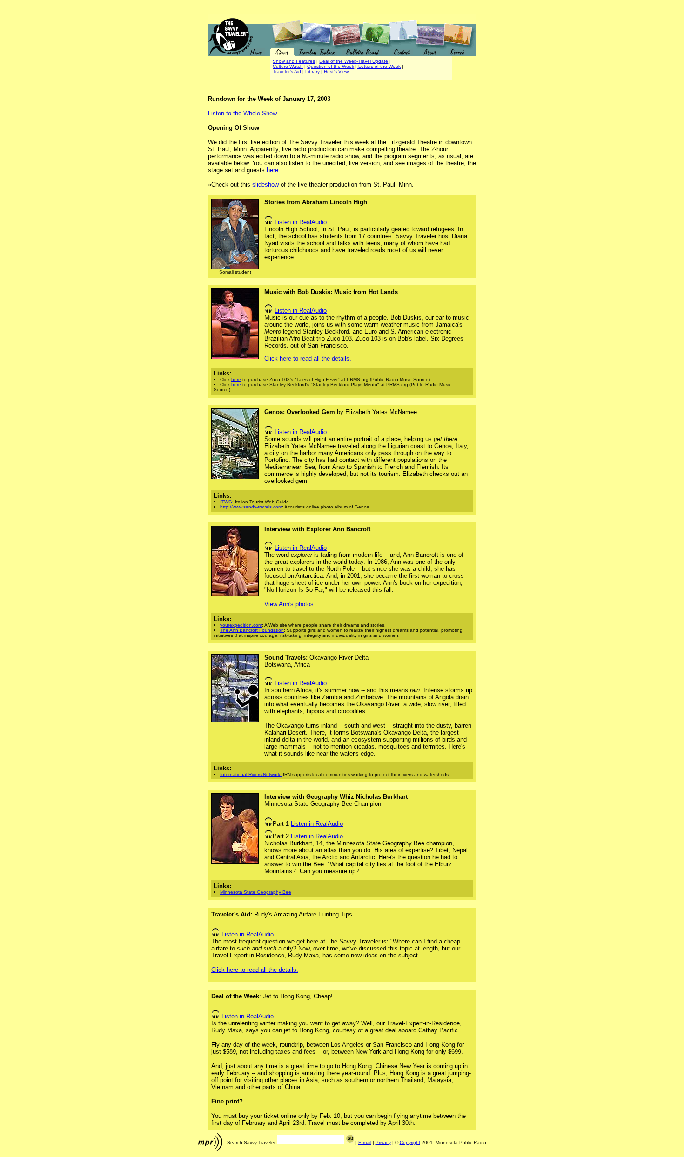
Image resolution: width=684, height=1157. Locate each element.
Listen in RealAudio (301, 222)
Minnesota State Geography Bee (255, 892)
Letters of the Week (379, 66)
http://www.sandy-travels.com (251, 506)
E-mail (364, 1142)
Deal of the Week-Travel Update (353, 61)
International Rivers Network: (251, 774)
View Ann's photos (289, 604)
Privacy (383, 1142)
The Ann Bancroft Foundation (252, 630)
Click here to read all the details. (307, 358)
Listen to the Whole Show (242, 113)
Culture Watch (288, 66)
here (272, 170)
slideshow (265, 184)
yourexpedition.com (241, 625)
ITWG (226, 501)
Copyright (410, 1142)
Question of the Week (330, 66)
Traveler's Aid (287, 71)
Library (312, 71)
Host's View (336, 71)
